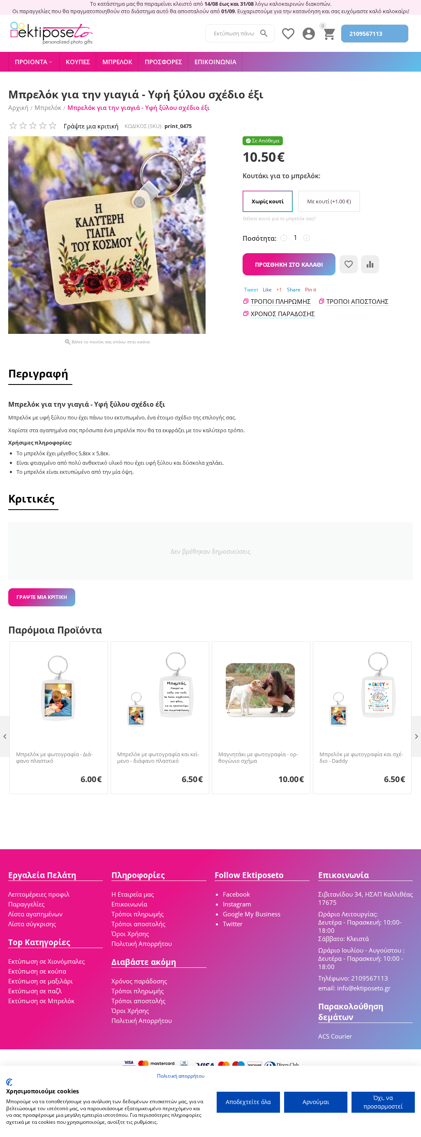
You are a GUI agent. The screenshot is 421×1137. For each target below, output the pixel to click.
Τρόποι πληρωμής (281, 301)
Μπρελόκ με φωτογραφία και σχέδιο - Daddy (361, 757)
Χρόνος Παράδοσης (283, 314)
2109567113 (365, 33)
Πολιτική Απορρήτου (141, 943)
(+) (329, 201)
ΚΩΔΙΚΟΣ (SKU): (143, 126)
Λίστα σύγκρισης (32, 924)
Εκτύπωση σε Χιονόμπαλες (46, 961)
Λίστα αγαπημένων (35, 914)
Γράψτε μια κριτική (91, 126)
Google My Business (251, 914)
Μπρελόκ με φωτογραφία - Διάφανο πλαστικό (54, 757)
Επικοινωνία (129, 904)
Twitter (233, 924)
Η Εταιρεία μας (132, 894)
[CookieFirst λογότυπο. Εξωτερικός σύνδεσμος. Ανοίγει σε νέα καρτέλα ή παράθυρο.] (9, 1082)
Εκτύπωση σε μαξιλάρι (40, 981)
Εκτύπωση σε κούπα (37, 971)
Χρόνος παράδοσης (139, 981)
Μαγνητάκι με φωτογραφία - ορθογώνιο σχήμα (258, 757)
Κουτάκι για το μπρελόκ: (281, 175)
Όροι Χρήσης (130, 934)
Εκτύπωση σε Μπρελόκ (41, 1001)
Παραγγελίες (26, 904)
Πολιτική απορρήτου (180, 1075)
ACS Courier (335, 1036)
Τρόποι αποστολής (357, 301)
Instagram (237, 904)
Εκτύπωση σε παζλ (35, 991)
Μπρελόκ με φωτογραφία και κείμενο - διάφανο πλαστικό (158, 757)
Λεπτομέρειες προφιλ (38, 894)
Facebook (236, 894)
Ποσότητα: (259, 238)
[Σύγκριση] (370, 264)
